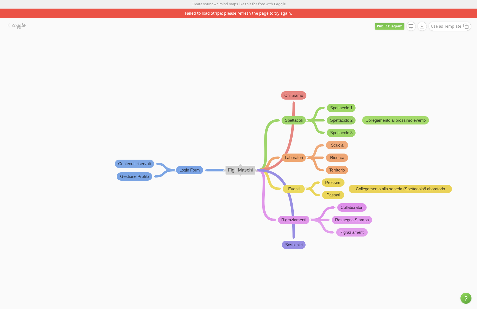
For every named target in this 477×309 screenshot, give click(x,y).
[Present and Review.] (411, 26)
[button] (465, 298)
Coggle (280, 4)
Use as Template (446, 26)
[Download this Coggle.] (422, 26)
